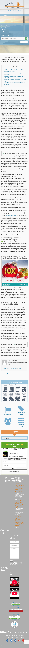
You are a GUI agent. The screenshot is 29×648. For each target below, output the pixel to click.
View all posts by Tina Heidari (10, 368)
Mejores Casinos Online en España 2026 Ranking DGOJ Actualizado (19, 487)
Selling (16, 637)
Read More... (17, 499)
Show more (23, 41)
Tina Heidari (7, 63)
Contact (22, 637)
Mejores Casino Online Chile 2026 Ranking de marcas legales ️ (19, 504)
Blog (20, 368)
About (12, 637)
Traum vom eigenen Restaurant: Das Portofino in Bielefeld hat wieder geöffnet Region (19, 521)
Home (8, 637)
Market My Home (8, 414)
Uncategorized (10, 373)
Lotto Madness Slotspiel (11, 215)
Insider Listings (8, 426)
